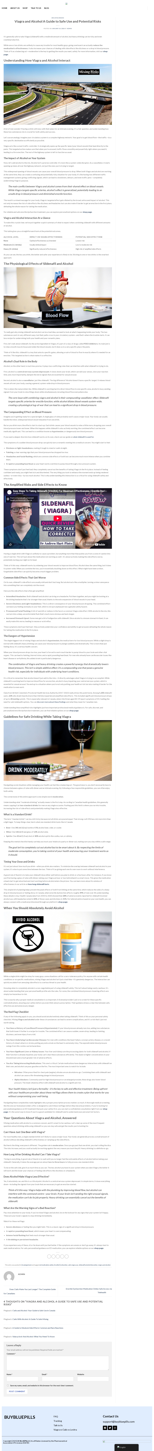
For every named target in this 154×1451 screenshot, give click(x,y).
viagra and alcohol (104, 1265)
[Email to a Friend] (58, 1256)
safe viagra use (73, 1265)
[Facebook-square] (105, 1428)
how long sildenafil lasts (38, 884)
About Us (14, 8)
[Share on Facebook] (49, 1256)
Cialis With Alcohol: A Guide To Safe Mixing (30, 1319)
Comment (11, 1354)
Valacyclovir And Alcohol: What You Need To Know (33, 1336)
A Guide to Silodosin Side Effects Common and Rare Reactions (37, 1328)
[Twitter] (110, 1428)
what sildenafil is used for (83, 437)
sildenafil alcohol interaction (88, 1265)
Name (9, 1374)
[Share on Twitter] (53, 1256)
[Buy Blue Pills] (77, 8)
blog (46, 8)
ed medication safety (46, 1265)
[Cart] (151, 8)
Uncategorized (57, 18)
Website (80, 1374)
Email (44, 1374)
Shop (25, 8)
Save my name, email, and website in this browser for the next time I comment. (42, 1386)
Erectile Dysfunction (60, 1265)
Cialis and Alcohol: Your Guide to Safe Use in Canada (33, 1310)
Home (4, 8)
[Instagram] (115, 1428)
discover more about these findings (51, 702)
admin (69, 28)
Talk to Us (36, 8)
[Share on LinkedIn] (67, 1256)
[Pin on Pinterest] (62, 1256)
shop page (87, 212)
